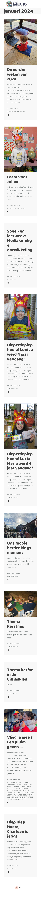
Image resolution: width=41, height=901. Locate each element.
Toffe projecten (14, 791)
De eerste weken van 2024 (17, 74)
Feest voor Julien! (17, 179)
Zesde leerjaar (19, 799)
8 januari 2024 (13, 866)
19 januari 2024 (13, 276)
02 (20, 887)
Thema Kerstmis (15, 623)
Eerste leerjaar (24, 784)
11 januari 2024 (13, 779)
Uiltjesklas (12, 694)
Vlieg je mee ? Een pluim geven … (20, 742)
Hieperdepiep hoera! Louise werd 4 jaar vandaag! (20, 352)
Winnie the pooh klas (16, 111)
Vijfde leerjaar (23, 795)
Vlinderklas (12, 388)
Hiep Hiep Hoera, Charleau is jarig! (17, 829)
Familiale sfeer (13, 786)
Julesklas (11, 279)
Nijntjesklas (22, 788)
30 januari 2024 (13, 108)
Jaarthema (26, 786)
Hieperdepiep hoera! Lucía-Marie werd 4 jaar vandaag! (20, 461)
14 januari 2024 (13, 691)
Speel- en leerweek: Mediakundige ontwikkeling (19, 240)
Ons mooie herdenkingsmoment (19, 547)
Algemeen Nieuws (14, 782)
